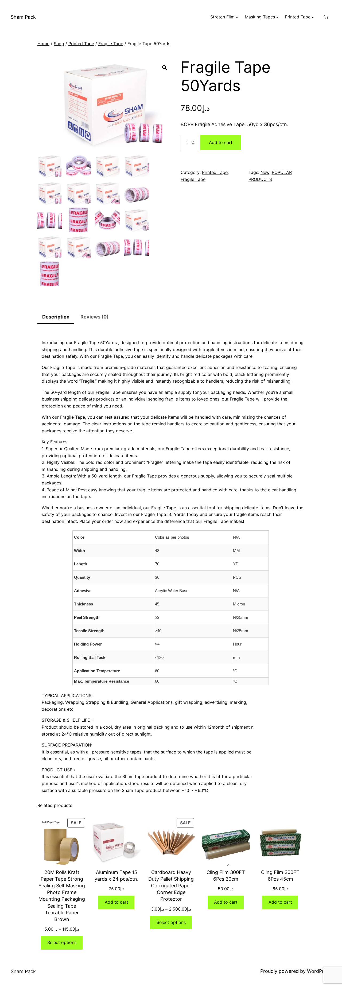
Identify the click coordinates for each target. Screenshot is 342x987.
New (265, 172)
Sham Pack (23, 17)
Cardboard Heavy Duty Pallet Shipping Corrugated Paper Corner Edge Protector (171, 885)
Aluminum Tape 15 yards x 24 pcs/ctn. (116, 875)
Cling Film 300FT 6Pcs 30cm (226, 875)
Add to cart (220, 142)
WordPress (319, 971)
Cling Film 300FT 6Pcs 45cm (280, 875)
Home (43, 43)
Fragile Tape (110, 43)
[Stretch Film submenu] (237, 17)
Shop (59, 43)
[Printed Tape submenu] (313, 17)
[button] (164, 67)
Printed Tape (81, 43)
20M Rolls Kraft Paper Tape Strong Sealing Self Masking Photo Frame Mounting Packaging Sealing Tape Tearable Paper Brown (61, 895)
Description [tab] (55, 317)
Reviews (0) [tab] (94, 317)
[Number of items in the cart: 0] (326, 17)
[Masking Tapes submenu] (277, 17)
